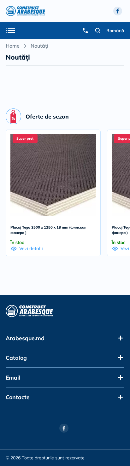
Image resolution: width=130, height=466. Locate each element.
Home (13, 46)
